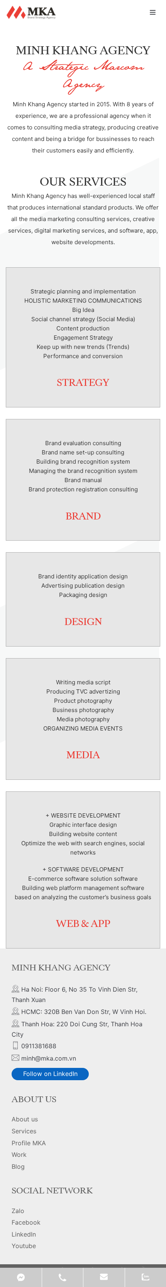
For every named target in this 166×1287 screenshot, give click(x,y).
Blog (18, 1166)
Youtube (24, 1246)
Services (24, 1131)
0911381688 (62, 1277)
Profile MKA (29, 1143)
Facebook (26, 1222)
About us (25, 1119)
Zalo (18, 1211)
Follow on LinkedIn (50, 1074)
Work (19, 1154)
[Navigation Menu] (152, 12)
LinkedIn (24, 1234)
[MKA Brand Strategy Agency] (32, 12)
